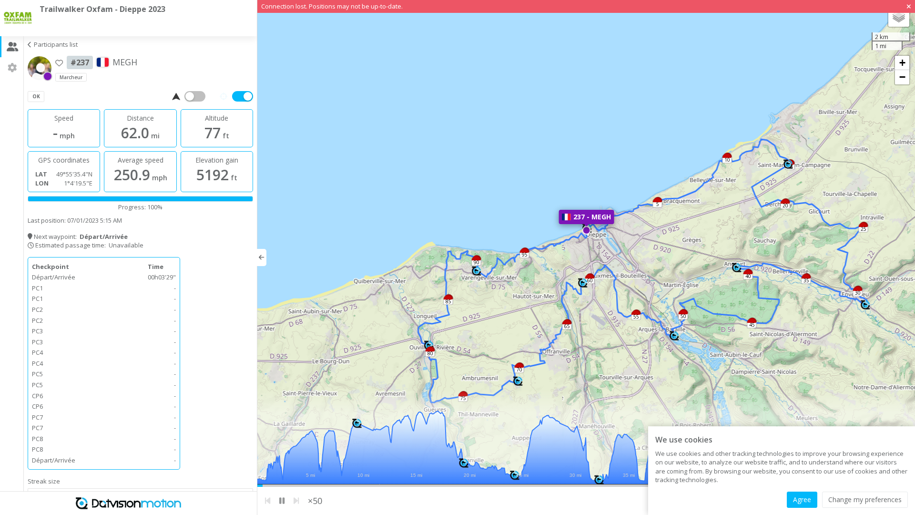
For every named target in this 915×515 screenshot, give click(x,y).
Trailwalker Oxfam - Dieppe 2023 (102, 9)
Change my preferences (865, 499)
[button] (788, 165)
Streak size (44, 481)
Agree (802, 499)
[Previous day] (267, 501)
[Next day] (296, 501)
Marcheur (71, 77)
